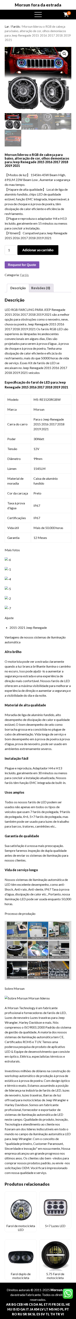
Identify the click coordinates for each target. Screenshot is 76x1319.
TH (52, 1314)
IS (14, 1309)
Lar (7, 26)
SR (25, 1314)
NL (41, 1304)
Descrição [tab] (18, 288)
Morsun (56, 1290)
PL (62, 1309)
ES (38, 1314)
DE (59, 1304)
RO (14, 1314)
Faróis (15, 26)
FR (54, 1304)
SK (30, 1314)
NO (57, 1309)
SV (43, 1314)
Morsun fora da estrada (38, 4)
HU (9, 1309)
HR (26, 1304)
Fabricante (33, 1295)
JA (31, 1309)
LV (42, 1309)
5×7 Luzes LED (55, 1226)
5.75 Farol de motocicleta (55, 1275)
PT (67, 1309)
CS (31, 1304)
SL (34, 1314)
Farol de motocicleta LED (20, 1227)
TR (58, 1314)
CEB (20, 1304)
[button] (64, 53)
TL (48, 1314)
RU (20, 1314)
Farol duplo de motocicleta (21, 1275)
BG (13, 1304)
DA (35, 1304)
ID (18, 1309)
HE (68, 1304)
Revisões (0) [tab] (40, 288)
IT (27, 1309)
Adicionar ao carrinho (38, 250)
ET (46, 1304)
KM (36, 1309)
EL (63, 1304)
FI (49, 1304)
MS (51, 1309)
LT (46, 1309)
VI (62, 1314)
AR (8, 1304)
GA (22, 1309)
